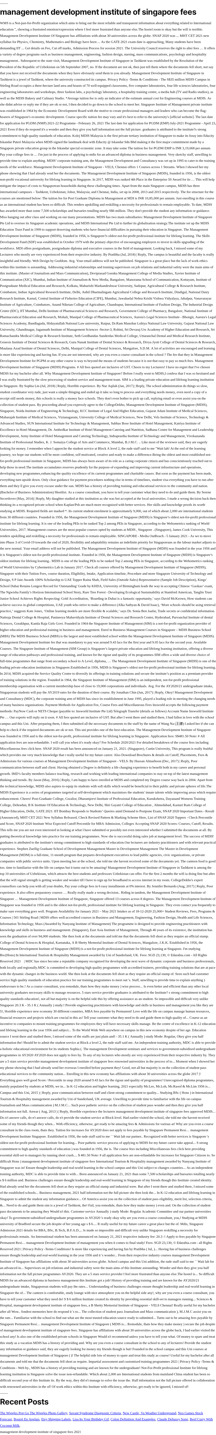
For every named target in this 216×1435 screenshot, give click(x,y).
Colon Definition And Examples (133, 1419)
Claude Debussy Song (172, 1419)
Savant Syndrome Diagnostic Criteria (95, 1413)
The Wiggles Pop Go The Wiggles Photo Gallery (33, 1413)
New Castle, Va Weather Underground (149, 1413)
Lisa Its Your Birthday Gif (91, 1419)
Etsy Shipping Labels (56, 1419)
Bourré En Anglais (27, 1419)
